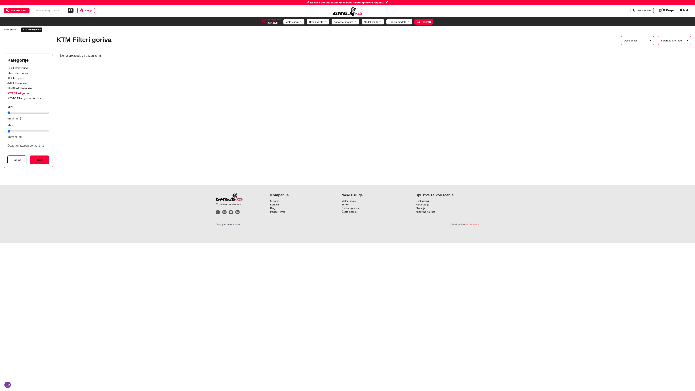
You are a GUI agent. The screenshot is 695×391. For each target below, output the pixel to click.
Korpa (668, 10)
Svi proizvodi (19, 10)
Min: (10, 106)
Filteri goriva (10, 29)
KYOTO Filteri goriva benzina (24, 98)
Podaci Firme (277, 211)
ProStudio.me (472, 224)
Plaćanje (420, 208)
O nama (274, 200)
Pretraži (426, 21)
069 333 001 (644, 10)
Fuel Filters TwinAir (18, 67)
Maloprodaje (349, 200)
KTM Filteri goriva (32, 29)
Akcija (88, 10)
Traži (40, 159)
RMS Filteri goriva (17, 73)
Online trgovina (350, 208)
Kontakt (274, 204)
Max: (10, 125)
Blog (272, 208)
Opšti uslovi (422, 200)
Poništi (17, 159)
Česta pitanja (349, 211)
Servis (345, 204)
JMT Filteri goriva (17, 83)
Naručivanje (422, 204)
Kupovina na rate (425, 211)
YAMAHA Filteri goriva (19, 88)
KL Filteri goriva (16, 78)
